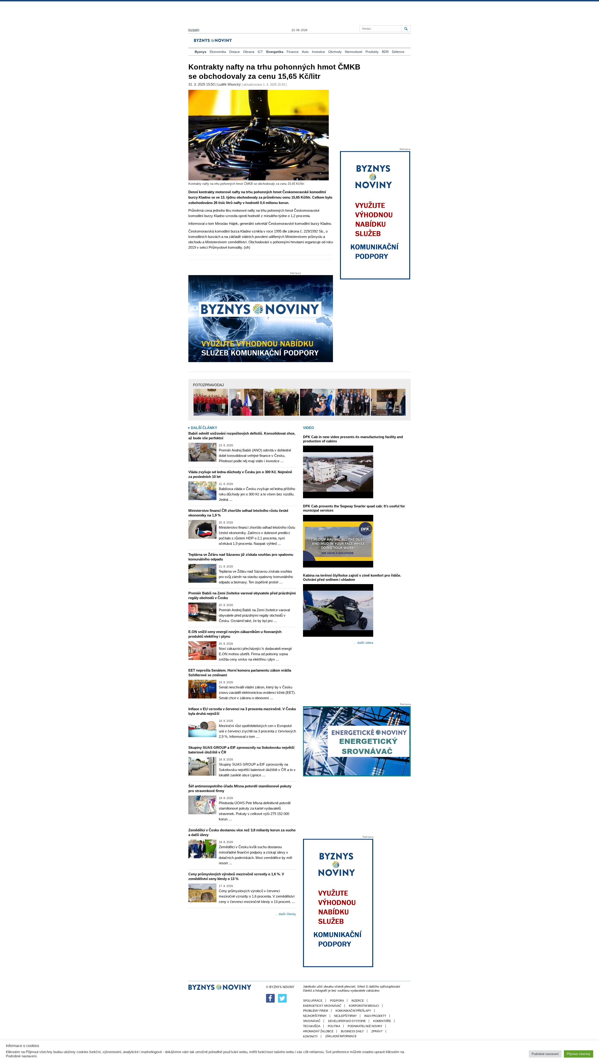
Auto (305, 52)
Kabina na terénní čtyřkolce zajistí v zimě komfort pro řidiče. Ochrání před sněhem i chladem (352, 577)
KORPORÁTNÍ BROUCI (364, 1005)
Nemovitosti (353, 52)
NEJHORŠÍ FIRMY (315, 1016)
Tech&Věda (311, 1026)
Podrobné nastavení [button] (545, 1054)
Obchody (335, 52)
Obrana (248, 52)
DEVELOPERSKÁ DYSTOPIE (347, 1021)
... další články (285, 914)
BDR (385, 52)
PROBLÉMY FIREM (315, 1010)
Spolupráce (312, 1000)
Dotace (234, 52)
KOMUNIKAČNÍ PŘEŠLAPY (353, 1010)
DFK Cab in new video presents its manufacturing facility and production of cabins (353, 439)
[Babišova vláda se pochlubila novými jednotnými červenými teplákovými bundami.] (211, 402)
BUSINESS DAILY (352, 1031)
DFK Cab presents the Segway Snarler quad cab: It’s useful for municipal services (354, 508)
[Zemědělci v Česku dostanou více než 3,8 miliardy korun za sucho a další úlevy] (202, 849)
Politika (334, 1026)
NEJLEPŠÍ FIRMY (345, 1016)
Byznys (200, 52)
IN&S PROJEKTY (375, 1016)
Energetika (274, 52)
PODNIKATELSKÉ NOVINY (365, 1026)
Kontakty (193, 30)
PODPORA (337, 1000)
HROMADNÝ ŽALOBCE (318, 1031)
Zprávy (377, 1031)
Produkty (372, 52)
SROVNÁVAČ (312, 1021)
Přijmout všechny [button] (578, 1054)
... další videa (363, 642)
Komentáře (382, 1021)
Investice (318, 52)
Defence (398, 52)
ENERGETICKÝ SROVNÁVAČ (322, 1005)
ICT (260, 52)
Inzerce (357, 1000)
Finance (293, 52)
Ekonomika (218, 52)
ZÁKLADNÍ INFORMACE (341, 1036)
